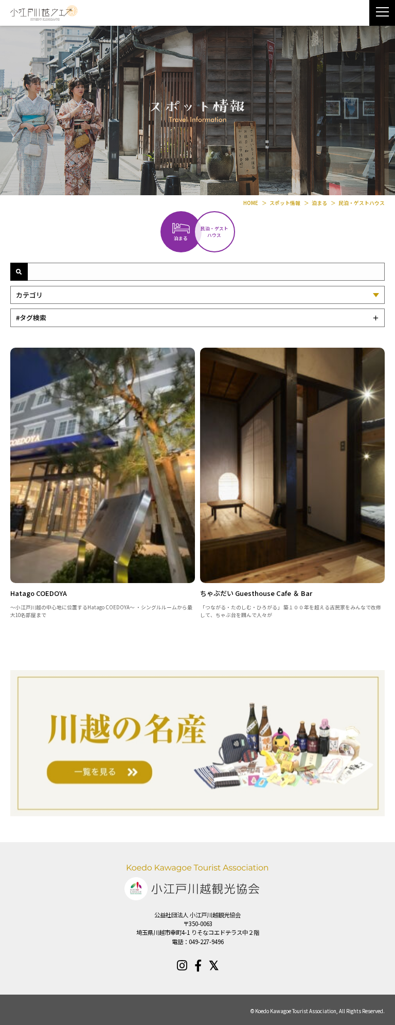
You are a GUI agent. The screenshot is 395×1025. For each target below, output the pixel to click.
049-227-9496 (206, 941)
